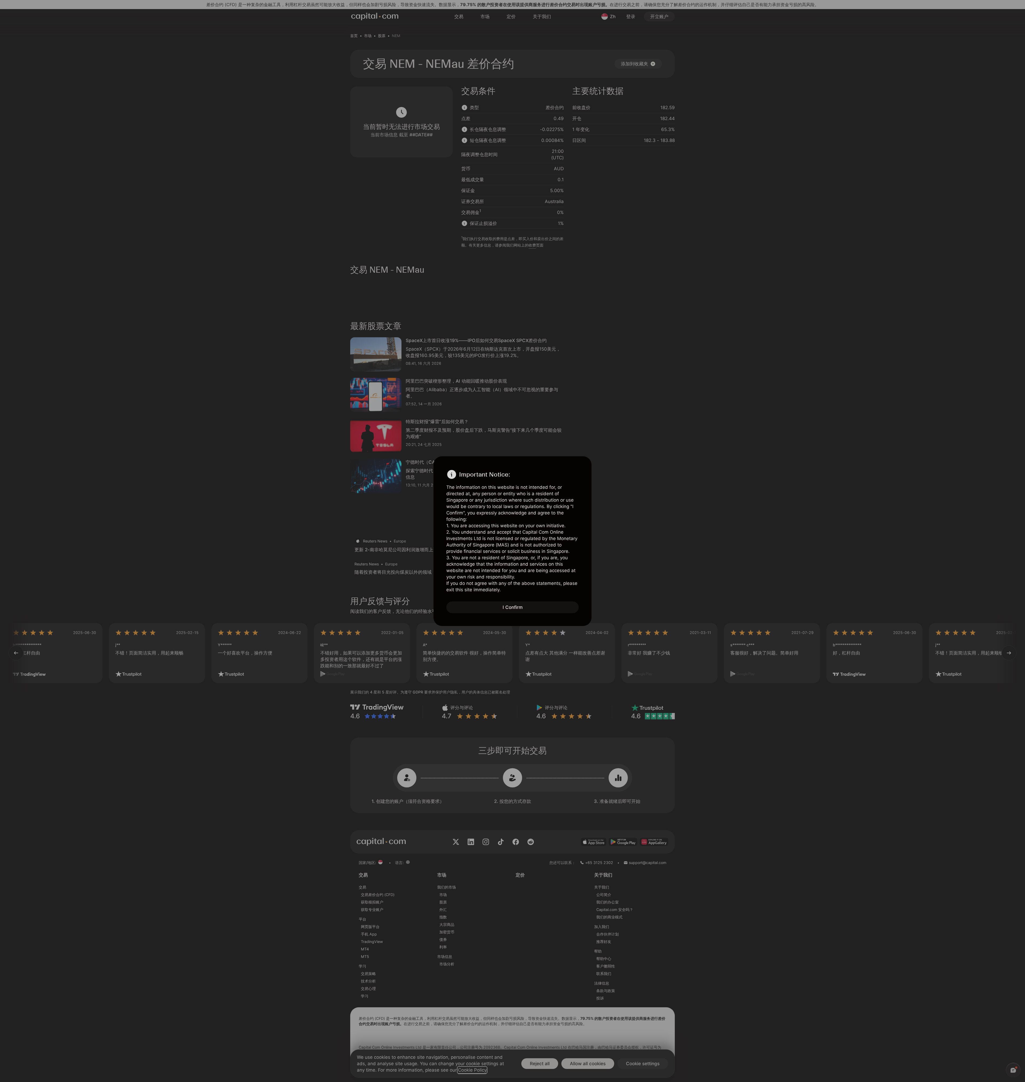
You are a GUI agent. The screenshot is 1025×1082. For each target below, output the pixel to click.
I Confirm (513, 607)
